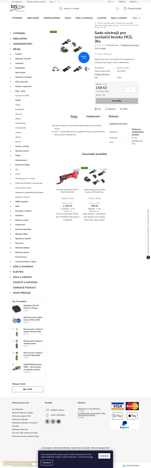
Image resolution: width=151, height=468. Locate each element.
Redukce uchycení (22, 197)
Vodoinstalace (21, 160)
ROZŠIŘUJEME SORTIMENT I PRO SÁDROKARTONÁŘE (91, 415)
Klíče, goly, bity (21, 82)
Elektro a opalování (23, 86)
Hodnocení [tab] (93, 116)
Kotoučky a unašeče (23, 211)
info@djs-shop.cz (57, 410)
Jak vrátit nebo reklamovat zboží (24, 433)
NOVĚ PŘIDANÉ (22, 292)
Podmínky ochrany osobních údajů (25, 436)
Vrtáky (18, 155)
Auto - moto (20, 91)
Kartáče (18, 54)
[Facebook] (47, 421)
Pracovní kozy (21, 257)
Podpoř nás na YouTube (80, 448)
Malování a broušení (23, 77)
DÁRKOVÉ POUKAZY (24, 287)
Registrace (133, 2)
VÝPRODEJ (19, 33)
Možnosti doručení (102, 74)
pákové (18, 118)
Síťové (17, 174)
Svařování (19, 63)
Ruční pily (19, 243)
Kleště (18, 100)
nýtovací (18, 114)
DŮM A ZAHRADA (23, 266)
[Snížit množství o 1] (125, 89)
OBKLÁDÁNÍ (20, 38)
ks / (27, 389)
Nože (17, 206)
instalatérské (20, 128)
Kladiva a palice (22, 220)
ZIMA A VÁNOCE (22, 277)
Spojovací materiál (23, 58)
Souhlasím (104, 456)
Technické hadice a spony (25, 261)
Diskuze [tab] (113, 116)
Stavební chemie (22, 151)
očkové (18, 137)
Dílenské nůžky (21, 234)
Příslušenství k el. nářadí (25, 178)
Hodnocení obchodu (20, 419)
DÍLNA (16, 49)
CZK (109, 2)
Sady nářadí (20, 72)
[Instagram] (53, 421)
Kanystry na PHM (22, 95)
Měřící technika (21, 201)
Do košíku (116, 101)
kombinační (19, 109)
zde (91, 457)
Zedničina (19, 215)
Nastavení (47, 462)
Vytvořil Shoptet (132, 465)
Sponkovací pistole (23, 238)
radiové (18, 132)
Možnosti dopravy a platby (36, 2)
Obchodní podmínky (20, 429)
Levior (103, 48)
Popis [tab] (74, 116)
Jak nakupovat (17, 2)
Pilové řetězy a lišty (23, 188)
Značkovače (20, 224)
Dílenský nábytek (22, 248)
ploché (18, 142)
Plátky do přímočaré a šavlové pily (29, 183)
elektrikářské (20, 123)
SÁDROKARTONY (22, 43)
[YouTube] (58, 421)
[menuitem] (17, 18)
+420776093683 (57, 415)
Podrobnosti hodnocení (130, 45)
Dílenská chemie (22, 252)
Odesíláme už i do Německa (89, 409)
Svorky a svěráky (22, 146)
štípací (17, 105)
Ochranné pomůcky (23, 229)
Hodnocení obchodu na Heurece (24, 423)
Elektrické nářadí (22, 165)
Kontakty (15, 426)
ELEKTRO (18, 271)
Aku (17, 169)
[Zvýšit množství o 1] (136, 89)
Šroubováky (20, 68)
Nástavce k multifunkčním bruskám (29, 192)
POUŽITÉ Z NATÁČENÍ (25, 282)
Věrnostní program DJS (21, 416)
